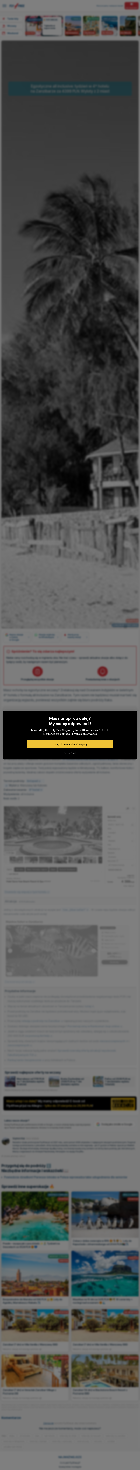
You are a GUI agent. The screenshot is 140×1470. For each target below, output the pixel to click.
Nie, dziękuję (70, 753)
